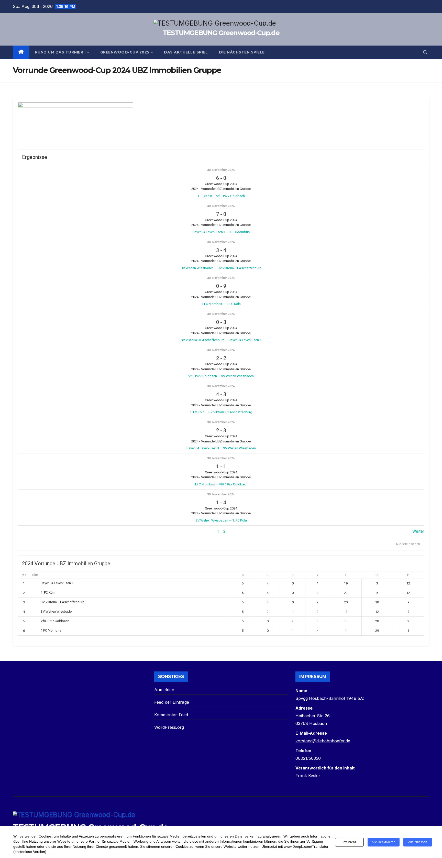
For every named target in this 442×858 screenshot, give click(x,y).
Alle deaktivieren (383, 842)
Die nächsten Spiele (242, 52)
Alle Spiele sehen (408, 544)
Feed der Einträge (171, 702)
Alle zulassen (417, 842)
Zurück (24, 531)
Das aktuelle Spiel (186, 52)
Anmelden (164, 689)
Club (35, 575)
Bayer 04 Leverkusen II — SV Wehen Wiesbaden (221, 448)
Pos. (24, 575)
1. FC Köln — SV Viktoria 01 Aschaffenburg (221, 412)
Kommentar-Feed (171, 714)
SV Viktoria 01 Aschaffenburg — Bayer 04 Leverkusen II (221, 340)
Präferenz (349, 842)
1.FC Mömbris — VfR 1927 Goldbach (221, 484)
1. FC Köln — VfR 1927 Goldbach (221, 196)
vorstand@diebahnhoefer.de (322, 740)
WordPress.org (169, 727)
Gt (377, 575)
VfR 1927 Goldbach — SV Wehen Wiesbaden (221, 376)
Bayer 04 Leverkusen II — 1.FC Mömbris (221, 232)
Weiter (418, 531)
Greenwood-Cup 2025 (125, 52)
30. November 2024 (221, 170)
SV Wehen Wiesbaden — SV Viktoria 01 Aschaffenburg (221, 268)
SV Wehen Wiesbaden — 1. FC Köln (221, 520)
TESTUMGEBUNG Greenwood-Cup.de (221, 33)
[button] (425, 52)
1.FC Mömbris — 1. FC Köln (221, 304)
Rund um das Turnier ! (61, 52)
